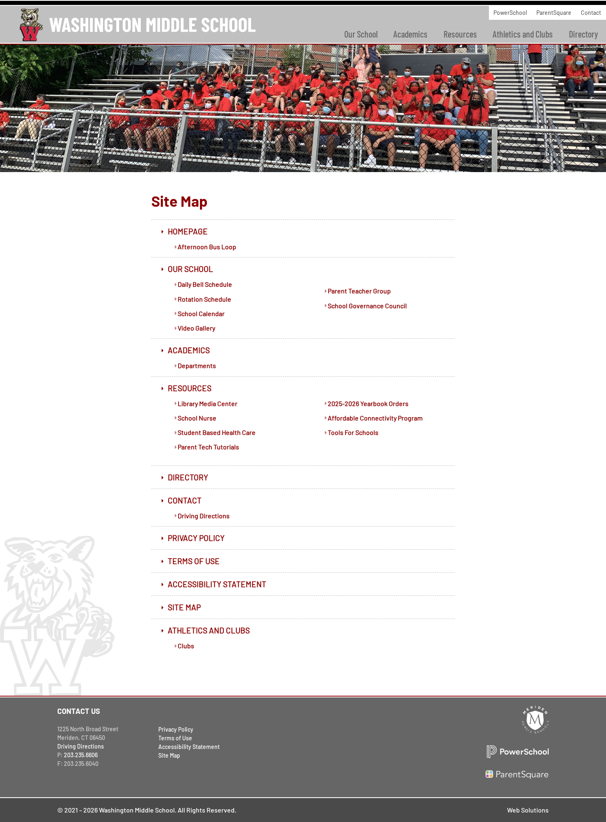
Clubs (186, 646)
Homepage (188, 231)
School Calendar (201, 313)
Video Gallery (196, 328)
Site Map (184, 607)
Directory (188, 477)
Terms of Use (194, 561)
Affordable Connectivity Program (375, 418)
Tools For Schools (353, 432)
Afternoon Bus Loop (207, 246)
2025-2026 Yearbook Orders (368, 403)
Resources (460, 33)
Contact (591, 12)
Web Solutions (528, 810)
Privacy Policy (196, 538)
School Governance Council (367, 305)
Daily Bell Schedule (205, 284)
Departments (197, 365)
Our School (361, 33)
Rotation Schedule (204, 299)
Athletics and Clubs (523, 33)
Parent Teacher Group (359, 291)
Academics (410, 33)
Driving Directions (204, 516)
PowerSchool (510, 12)
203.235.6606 (81, 754)
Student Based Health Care (217, 432)
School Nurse (197, 418)
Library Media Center (207, 403)
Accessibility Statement (217, 584)
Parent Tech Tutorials (208, 447)
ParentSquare (553, 12)
